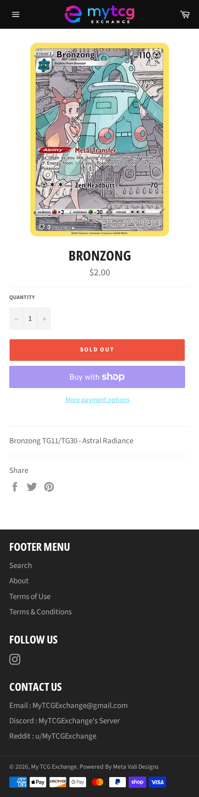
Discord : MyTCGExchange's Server (64, 721)
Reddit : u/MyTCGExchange (52, 736)
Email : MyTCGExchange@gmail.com (68, 705)
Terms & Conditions (40, 612)
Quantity (22, 297)
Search (20, 565)
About (19, 581)
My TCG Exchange (54, 766)
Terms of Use (29, 596)
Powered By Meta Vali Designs (119, 766)
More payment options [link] (97, 400)
